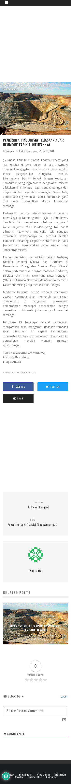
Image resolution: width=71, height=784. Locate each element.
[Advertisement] (35, 43)
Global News (25, 151)
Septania (9, 151)
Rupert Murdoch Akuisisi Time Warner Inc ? (33, 522)
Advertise (19, 777)
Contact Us (51, 777)
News (35, 151)
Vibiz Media (60, 774)
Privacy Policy (35, 777)
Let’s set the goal (38, 505)
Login (63, 696)
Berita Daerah (25, 774)
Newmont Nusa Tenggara (20, 372)
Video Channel (43, 774)
